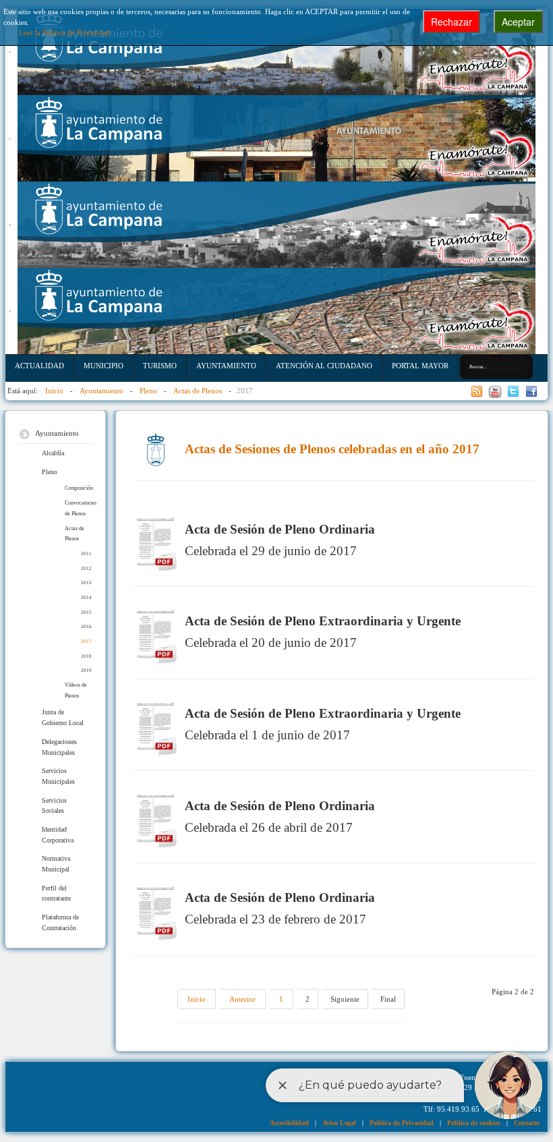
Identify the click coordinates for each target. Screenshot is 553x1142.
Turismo (160, 366)
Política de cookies (473, 1122)
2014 (86, 597)
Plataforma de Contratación (60, 922)
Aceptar (518, 21)
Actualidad (39, 366)
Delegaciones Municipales (59, 747)
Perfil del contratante (56, 893)
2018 (86, 656)
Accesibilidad (289, 1122)
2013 (86, 582)
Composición (78, 488)
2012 (86, 568)
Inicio (196, 999)
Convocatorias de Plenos (78, 508)
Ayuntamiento (226, 366)
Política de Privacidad (402, 1122)
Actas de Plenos (74, 533)
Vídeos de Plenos (76, 690)
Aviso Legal (339, 1122)
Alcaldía (53, 453)
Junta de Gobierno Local (63, 717)
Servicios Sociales (54, 806)
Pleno (49, 472)
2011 (86, 553)
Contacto (527, 1122)
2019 (86, 670)
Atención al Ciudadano (324, 366)
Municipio (103, 366)
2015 (86, 612)
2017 (86, 641)
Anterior (242, 999)
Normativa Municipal (56, 864)
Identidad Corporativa (58, 835)
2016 (86, 626)
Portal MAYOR (420, 366)
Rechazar (451, 21)
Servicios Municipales (58, 776)
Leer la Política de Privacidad (64, 32)
